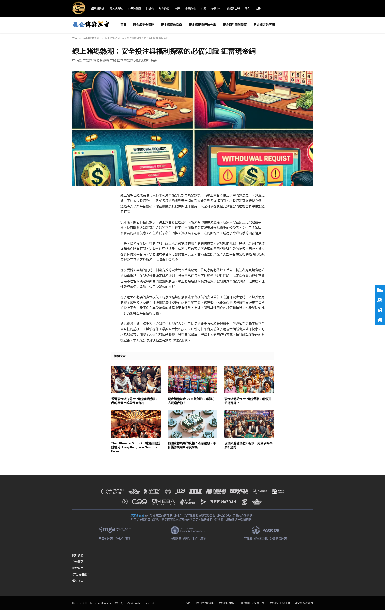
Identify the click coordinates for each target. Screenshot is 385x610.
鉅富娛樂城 (97, 8)
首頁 (123, 25)
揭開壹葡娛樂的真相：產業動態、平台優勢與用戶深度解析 (192, 445)
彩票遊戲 (164, 8)
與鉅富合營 (233, 8)
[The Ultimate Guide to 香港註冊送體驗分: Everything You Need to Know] (136, 424)
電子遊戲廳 (134, 8)
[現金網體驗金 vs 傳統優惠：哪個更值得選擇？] (249, 379)
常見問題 (77, 581)
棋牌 (177, 8)
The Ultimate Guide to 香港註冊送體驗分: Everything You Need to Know (135, 447)
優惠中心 (216, 8)
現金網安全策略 (143, 25)
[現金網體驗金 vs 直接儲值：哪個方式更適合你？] (192, 379)
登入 (247, 8)
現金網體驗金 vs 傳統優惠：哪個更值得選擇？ (247, 401)
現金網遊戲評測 (264, 25)
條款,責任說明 (81, 574)
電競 (203, 8)
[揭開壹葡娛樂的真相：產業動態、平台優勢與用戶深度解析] (192, 424)
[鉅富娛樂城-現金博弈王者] (91, 25)
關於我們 (77, 555)
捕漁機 (150, 8)
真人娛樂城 (116, 8)
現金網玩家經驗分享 (202, 25)
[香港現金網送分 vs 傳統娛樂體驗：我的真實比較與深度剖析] (136, 379)
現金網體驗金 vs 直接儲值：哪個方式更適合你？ (191, 401)
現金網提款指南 (171, 25)
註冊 (258, 8)
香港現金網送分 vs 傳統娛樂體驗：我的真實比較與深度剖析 (134, 401)
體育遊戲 (190, 8)
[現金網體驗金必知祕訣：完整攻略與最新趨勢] (249, 424)
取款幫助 (77, 568)
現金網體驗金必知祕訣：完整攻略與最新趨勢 (248, 445)
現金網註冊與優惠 (235, 25)
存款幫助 (77, 561)
